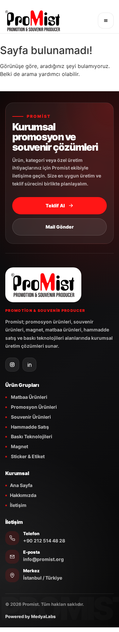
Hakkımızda (23, 495)
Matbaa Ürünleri (28, 397)
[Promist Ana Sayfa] (49, 20)
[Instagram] (12, 365)
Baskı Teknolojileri (31, 436)
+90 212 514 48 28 (44, 540)
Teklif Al (55, 205)
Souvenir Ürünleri (30, 417)
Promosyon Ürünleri (33, 407)
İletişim (18, 505)
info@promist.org (43, 559)
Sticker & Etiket (27, 456)
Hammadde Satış (29, 427)
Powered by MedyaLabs (30, 616)
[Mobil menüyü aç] (106, 21)
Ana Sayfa (21, 485)
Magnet (19, 446)
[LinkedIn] (29, 365)
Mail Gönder (60, 227)
